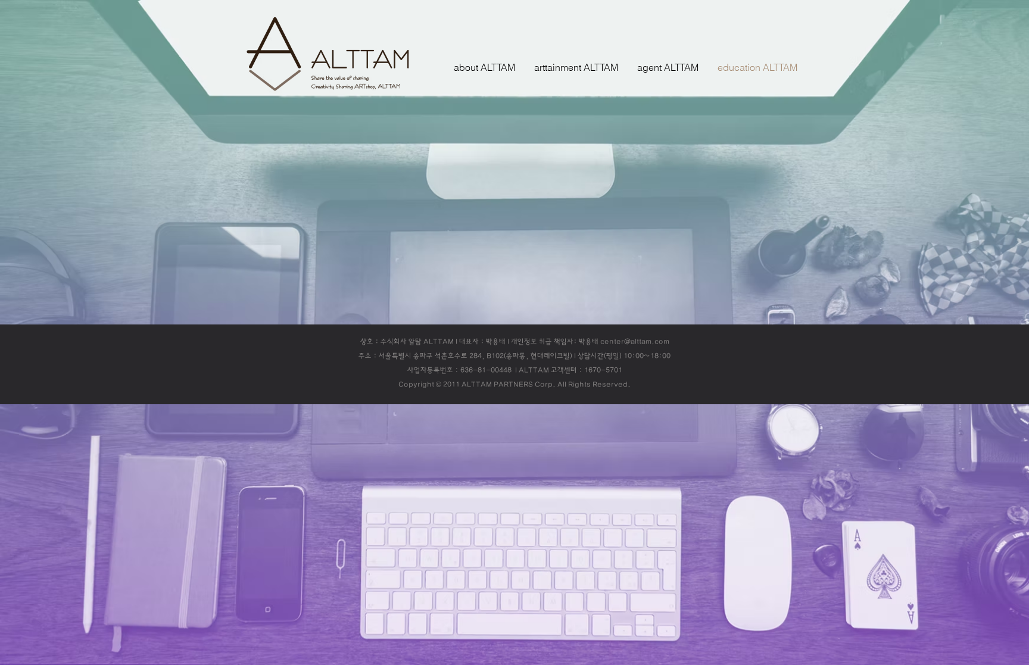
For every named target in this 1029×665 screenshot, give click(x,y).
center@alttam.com (634, 341)
